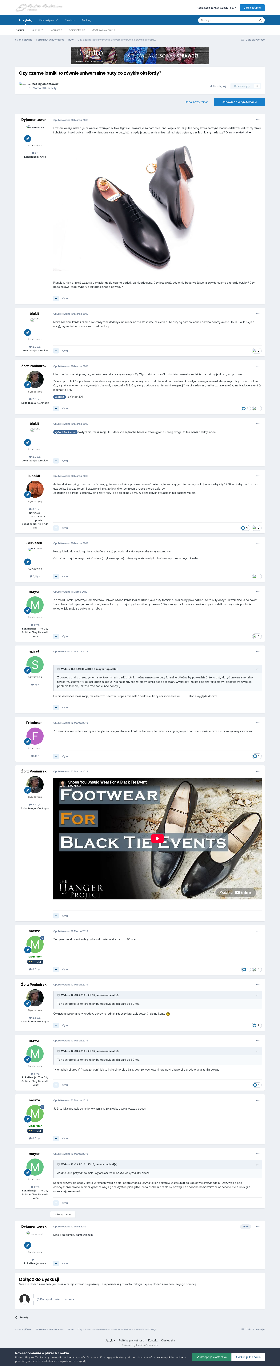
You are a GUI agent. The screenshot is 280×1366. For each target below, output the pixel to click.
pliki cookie (64, 1357)
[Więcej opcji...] (258, 120)
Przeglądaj (25, 20)
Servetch (34, 543)
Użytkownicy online (103, 29)
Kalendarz (37, 29)
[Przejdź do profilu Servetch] (35, 556)
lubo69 (34, 476)
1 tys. (36, 624)
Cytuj (65, 298)
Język (109, 1340)
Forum (20, 29)
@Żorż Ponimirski (65, 432)
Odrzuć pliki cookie (248, 1357)
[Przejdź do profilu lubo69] (35, 489)
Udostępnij (219, 86)
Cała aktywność (48, 20)
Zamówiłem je (84, 1234)
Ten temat (245, 20)
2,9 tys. (36, 346)
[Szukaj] (260, 20)
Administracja (77, 29)
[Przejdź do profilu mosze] (35, 944)
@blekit (59, 396)
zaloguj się (140, 1284)
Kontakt (153, 1340)
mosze (34, 931)
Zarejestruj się (252, 7)
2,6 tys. (36, 399)
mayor (34, 592)
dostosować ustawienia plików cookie (160, 1357)
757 (36, 684)
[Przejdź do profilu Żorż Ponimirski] (35, 379)
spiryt (34, 651)
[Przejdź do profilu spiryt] (35, 664)
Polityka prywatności (132, 1340)
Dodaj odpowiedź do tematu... (58, 1299)
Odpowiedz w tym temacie (239, 102)
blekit (34, 314)
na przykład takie (240, 132)
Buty (54, 88)
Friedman (34, 723)
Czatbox (70, 20)
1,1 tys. (36, 576)
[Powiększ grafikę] (148, 207)
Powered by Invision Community (140, 1345)
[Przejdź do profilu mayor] (35, 605)
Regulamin (56, 29)
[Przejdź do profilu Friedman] (35, 736)
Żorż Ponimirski (34, 366)
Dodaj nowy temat (196, 102)
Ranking (86, 20)
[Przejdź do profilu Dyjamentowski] (23, 86)
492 (36, 755)
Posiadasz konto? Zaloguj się (216, 7)
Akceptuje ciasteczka (213, 1357)
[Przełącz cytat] (59, 668)
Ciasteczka (168, 1340)
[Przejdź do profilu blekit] (35, 327)
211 (36, 152)
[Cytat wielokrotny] (56, 298)
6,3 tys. (36, 509)
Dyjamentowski (48, 83)
